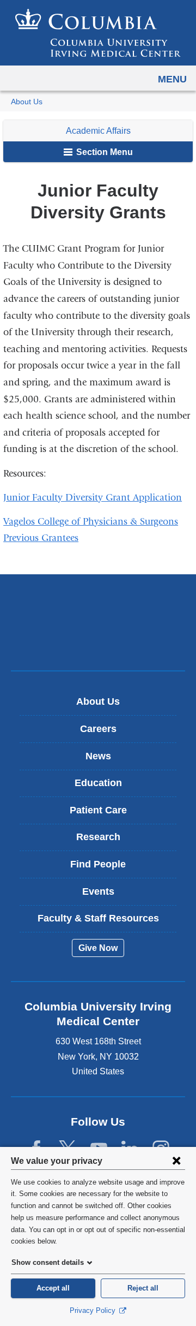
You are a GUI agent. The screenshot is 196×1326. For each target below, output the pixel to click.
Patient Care (98, 810)
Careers (98, 728)
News (98, 756)
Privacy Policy (94, 1310)
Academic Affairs (98, 130)
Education (98, 782)
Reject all (142, 1288)
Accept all (53, 1288)
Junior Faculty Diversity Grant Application (96, 497)
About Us (26, 102)
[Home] (98, 33)
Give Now (98, 948)
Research (98, 836)
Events (98, 891)
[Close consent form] (176, 1160)
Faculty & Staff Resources (98, 918)
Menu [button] (172, 79)
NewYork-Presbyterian (98, 639)
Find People (98, 864)
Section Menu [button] (103, 152)
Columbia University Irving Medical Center (98, 605)
